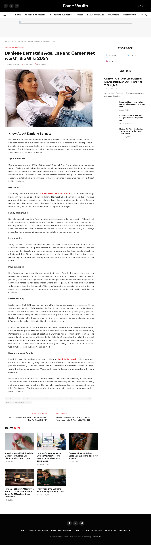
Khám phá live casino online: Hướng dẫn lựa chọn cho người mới (132, 104)
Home (18, 15)
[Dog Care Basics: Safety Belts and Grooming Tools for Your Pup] (83, 441)
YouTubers (113, 15)
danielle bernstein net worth (79, 399)
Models (79, 15)
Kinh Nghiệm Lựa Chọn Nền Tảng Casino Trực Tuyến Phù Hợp (131, 117)
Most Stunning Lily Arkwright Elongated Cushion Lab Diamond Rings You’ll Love (19, 456)
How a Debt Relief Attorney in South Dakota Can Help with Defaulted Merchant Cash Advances (19, 493)
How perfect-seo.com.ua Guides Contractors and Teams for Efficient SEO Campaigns (49, 457)
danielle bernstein (13, 399)
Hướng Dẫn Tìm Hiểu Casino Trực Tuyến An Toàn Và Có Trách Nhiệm (131, 131)
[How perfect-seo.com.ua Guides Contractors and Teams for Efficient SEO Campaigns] (51, 441)
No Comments (28, 64)
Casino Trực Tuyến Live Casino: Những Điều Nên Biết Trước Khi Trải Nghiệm (123, 82)
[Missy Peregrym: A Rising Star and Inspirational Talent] (51, 477)
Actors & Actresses (35, 15)
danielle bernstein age (31, 399)
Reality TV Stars (95, 15)
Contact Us (129, 15)
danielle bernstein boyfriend (54, 399)
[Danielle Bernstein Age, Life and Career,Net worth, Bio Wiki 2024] (48, 126)
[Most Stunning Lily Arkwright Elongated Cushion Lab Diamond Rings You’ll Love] (19, 441)
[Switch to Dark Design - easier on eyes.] (142, 15)
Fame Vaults (96, 537)
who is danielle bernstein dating (18, 402)
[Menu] (5, 15)
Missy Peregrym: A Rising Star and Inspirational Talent (50, 490)
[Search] (146, 15)
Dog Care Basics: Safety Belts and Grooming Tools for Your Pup (83, 456)
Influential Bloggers (61, 15)
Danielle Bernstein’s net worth (54, 193)
